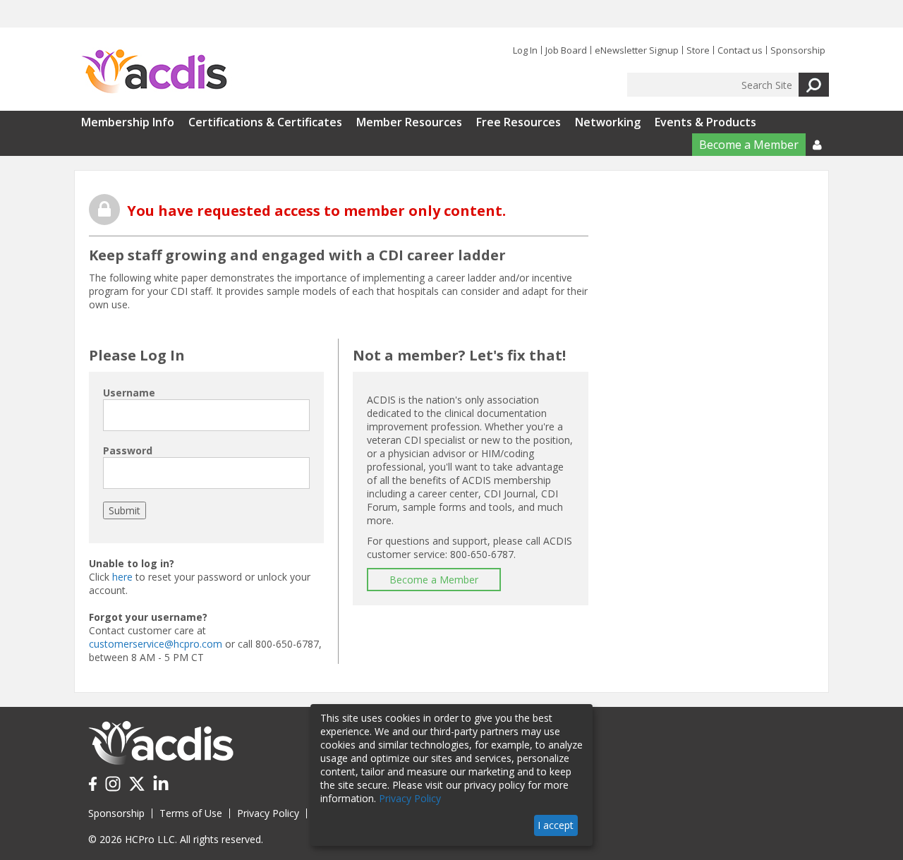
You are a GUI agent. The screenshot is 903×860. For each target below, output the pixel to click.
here (122, 576)
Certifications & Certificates (265, 122)
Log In (525, 50)
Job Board (566, 50)
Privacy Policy (268, 813)
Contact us (740, 50)
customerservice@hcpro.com (155, 643)
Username (129, 392)
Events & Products (705, 122)
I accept (556, 825)
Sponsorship (797, 50)
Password (127, 450)
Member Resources (409, 122)
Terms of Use (190, 813)
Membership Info (127, 122)
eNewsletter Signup (637, 50)
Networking (608, 122)
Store (698, 50)
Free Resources (518, 122)
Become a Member (749, 144)
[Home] (154, 72)
